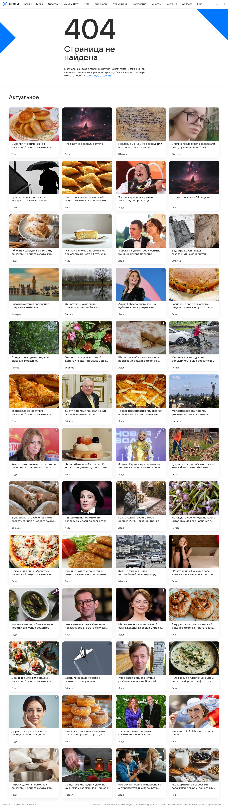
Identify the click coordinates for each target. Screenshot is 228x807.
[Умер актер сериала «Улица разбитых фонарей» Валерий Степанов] (141, 666)
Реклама (31, 804)
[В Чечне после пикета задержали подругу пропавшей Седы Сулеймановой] (194, 132)
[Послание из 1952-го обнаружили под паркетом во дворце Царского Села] (141, 132)
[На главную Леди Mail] (13, 4)
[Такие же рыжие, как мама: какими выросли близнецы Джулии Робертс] (141, 720)
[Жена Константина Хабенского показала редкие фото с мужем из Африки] (87, 613)
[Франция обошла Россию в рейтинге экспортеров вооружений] (87, 666)
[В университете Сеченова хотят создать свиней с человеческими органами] (34, 506)
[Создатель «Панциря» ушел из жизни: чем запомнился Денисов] (87, 773)
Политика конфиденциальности (150, 804)
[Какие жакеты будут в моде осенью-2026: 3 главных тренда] (141, 506)
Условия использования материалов (186, 804)
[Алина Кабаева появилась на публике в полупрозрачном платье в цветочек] (141, 293)
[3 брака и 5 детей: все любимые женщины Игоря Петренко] (141, 239)
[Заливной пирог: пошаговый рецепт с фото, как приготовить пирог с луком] (194, 293)
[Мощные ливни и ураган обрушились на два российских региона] (194, 346)
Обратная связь (214, 804)
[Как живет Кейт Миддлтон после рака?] (194, 720)
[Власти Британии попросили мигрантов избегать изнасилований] (34, 293)
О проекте (95, 804)
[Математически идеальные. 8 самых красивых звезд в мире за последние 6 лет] (141, 613)
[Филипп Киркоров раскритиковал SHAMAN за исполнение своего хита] (141, 453)
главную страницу (100, 75)
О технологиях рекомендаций (117, 804)
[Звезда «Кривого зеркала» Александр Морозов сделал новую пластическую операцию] (141, 186)
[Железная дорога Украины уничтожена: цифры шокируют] (194, 399)
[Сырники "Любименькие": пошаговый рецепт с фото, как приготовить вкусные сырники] (34, 132)
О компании (19, 804)
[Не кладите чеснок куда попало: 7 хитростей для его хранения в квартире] (194, 506)
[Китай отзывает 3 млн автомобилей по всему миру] (141, 560)
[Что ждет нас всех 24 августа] (194, 186)
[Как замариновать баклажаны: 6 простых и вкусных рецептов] (34, 613)
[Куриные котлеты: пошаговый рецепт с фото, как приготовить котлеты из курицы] (87, 560)
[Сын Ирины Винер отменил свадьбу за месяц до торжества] (87, 506)
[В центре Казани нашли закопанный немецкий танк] (194, 239)
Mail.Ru (6, 804)
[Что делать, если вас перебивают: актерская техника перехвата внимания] (141, 773)
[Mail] (5, 4)
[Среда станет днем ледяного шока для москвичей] (34, 346)
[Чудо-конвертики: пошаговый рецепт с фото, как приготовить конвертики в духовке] (87, 186)
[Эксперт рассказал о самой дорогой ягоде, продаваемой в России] (87, 346)
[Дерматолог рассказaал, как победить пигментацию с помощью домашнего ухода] (34, 720)
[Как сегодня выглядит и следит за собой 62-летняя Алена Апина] (34, 453)
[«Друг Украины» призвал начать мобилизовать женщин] (87, 399)
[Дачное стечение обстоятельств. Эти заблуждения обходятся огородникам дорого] (194, 453)
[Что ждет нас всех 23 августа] (87, 132)
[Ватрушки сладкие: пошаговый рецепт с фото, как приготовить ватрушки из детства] (194, 613)
